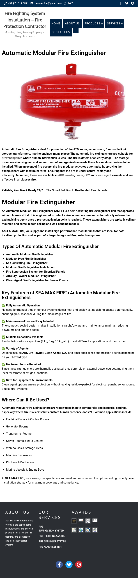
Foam (79, 175)
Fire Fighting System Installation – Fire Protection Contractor (24, 19)
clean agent (103, 175)
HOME (56, 23)
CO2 (87, 175)
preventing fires (12, 158)
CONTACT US (61, 32)
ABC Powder (66, 175)
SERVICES (113, 23)
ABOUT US (72, 23)
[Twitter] (126, 3)
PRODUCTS (92, 23)
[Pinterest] (132, 3)
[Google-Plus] (78, 564)
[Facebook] (120, 3)
